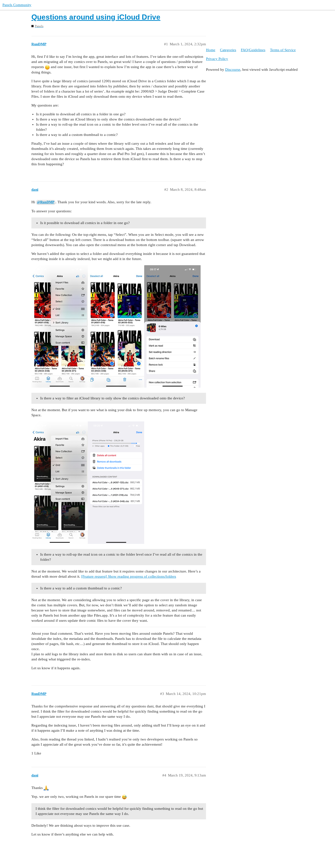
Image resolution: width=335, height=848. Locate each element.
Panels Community (16, 5)
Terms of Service (283, 50)
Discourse (232, 70)
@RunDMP (45, 202)
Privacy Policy (217, 59)
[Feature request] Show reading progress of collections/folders (128, 576)
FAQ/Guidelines (253, 50)
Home (210, 50)
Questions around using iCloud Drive (95, 17)
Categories (228, 50)
